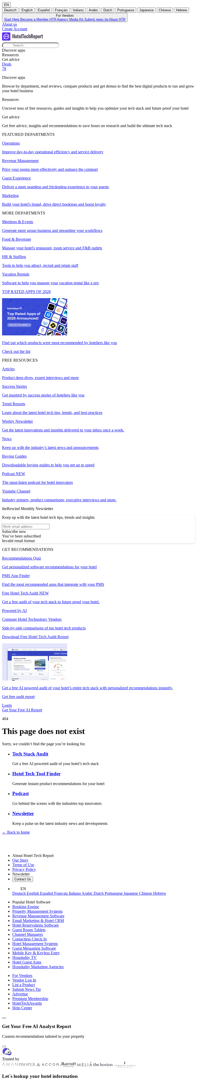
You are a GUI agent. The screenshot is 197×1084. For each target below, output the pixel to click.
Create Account (14, 29)
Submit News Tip (26, 989)
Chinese (165, 10)
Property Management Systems (37, 911)
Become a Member (35, 19)
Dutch (107, 10)
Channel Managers (27, 934)
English (27, 10)
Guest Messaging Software (34, 948)
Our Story (20, 860)
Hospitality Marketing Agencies (38, 967)
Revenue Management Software (38, 916)
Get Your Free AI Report (22, 710)
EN (6, 5)
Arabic (93, 10)
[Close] (4, 1046)
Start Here (12, 19)
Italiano (78, 10)
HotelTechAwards (27, 1003)
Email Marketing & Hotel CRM (38, 920)
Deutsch (10, 10)
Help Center (22, 1008)
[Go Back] (4, 1018)
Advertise (20, 994)
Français (61, 10)
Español (44, 10)
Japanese (146, 10)
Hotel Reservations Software (35, 925)
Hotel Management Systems (35, 943)
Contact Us (22, 879)
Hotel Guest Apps (26, 962)
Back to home (16, 832)
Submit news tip (96, 19)
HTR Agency (59, 19)
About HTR (117, 19)
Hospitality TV (24, 957)
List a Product (23, 985)
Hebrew (181, 10)
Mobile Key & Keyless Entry (36, 953)
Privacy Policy (24, 869)
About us (9, 24)
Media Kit (76, 19)
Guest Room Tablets (28, 930)
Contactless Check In (29, 939)
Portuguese (125, 10)
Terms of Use (23, 865)
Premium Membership (30, 998)
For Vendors (22, 975)
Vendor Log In (24, 980)
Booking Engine (25, 906)
